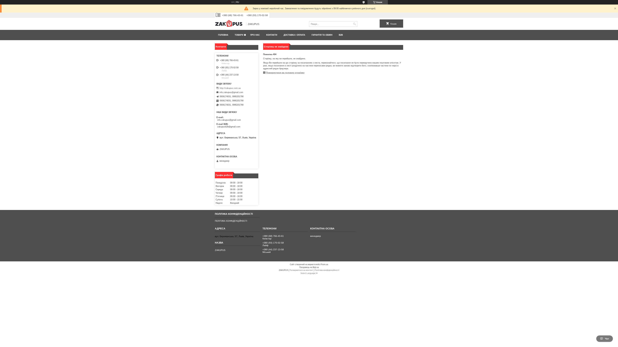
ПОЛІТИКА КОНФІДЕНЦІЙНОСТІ (231, 221)
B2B (341, 35)
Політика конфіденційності (327, 270)
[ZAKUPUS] (229, 24)
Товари (239, 35)
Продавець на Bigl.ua (309, 267)
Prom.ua (324, 264)
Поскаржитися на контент (301, 270)
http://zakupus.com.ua (230, 88)
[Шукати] (354, 24)
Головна (223, 35)
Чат (607, 338)
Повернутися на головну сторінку (285, 72)
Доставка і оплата (294, 35)
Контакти (271, 35)
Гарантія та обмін (322, 35)
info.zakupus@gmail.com (231, 92)
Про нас (255, 35)
